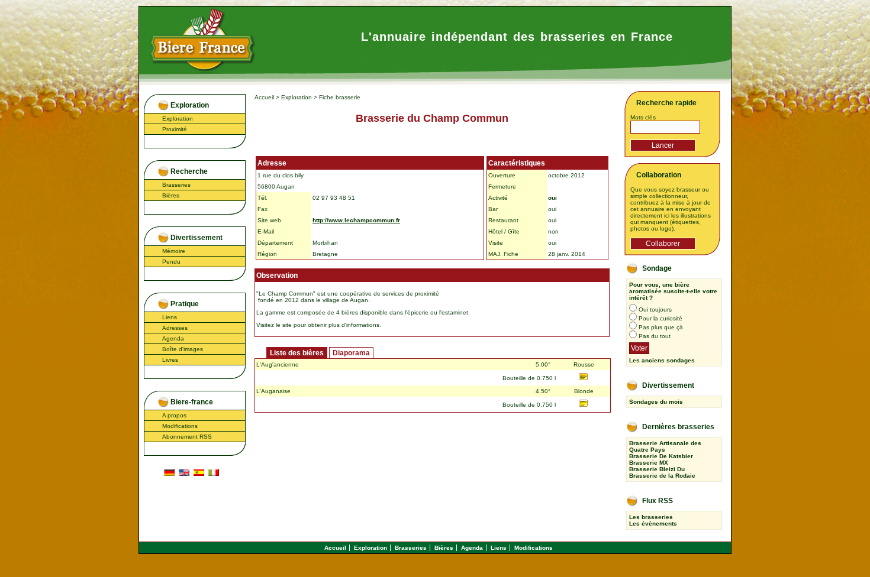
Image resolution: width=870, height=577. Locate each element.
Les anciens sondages (662, 360)
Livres (170, 359)
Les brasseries (651, 517)
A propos (174, 415)
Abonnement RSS (187, 436)
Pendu (171, 261)
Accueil (264, 97)
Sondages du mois (656, 401)
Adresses (175, 328)
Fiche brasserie (339, 97)
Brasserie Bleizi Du (657, 469)
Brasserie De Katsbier (661, 456)
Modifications (180, 426)
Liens (169, 317)
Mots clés (643, 117)
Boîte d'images (182, 349)
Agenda (173, 338)
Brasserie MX (648, 462)
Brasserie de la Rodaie (662, 475)
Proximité (174, 129)
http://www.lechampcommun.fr (356, 220)
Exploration (177, 118)
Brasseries (176, 184)
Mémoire (173, 251)
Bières (170, 195)
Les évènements (653, 523)
